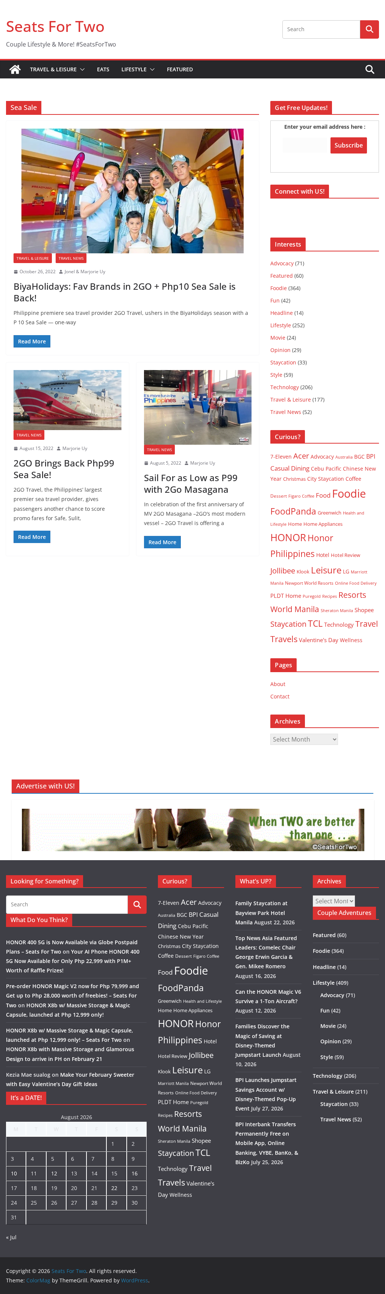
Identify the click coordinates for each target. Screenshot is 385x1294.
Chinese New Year (181, 936)
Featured (180, 69)
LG (346, 571)
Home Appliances (323, 524)
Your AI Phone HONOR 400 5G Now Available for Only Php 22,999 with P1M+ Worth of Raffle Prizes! (72, 961)
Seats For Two (55, 26)
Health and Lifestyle (202, 1001)
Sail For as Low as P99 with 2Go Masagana (191, 483)
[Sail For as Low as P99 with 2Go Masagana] (198, 407)
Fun (275, 300)
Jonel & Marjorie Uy (85, 271)
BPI (370, 456)
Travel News (71, 258)
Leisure (326, 570)
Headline (281, 312)
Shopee (364, 610)
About (277, 684)
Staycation (283, 362)
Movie (277, 337)
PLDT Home (285, 595)
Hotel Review (345, 555)
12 (54, 1173)
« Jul (11, 1237)
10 (14, 1173)
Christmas (294, 478)
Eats (103, 69)
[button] (81, 69)
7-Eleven (281, 456)
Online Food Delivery (356, 583)
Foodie (278, 288)
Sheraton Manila (337, 610)
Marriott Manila (173, 1083)
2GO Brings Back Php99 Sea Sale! (64, 469)
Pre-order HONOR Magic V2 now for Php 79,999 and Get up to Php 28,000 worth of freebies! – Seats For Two (72, 995)
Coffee (353, 478)
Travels (283, 638)
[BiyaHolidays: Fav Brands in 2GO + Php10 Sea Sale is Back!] (133, 190)
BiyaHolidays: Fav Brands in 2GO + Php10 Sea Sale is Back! (125, 292)
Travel (366, 623)
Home (295, 524)
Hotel (322, 554)
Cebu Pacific (326, 468)
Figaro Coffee (301, 496)
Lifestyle (134, 69)
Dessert (278, 496)
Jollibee (282, 570)
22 (114, 1188)
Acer (301, 456)
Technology (284, 387)
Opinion (280, 350)
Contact (280, 696)
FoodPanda (293, 511)
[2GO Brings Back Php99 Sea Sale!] (67, 400)
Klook (303, 571)
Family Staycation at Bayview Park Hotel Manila (261, 912)
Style (276, 374)
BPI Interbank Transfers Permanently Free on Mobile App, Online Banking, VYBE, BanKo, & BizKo (266, 1143)
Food (323, 495)
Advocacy (282, 263)
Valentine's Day (318, 640)
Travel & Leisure (53, 69)
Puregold (312, 596)
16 (135, 1173)
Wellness (351, 640)
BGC (359, 456)
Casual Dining (289, 468)
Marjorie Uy (74, 448)
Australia (344, 457)
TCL (315, 623)
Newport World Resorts (309, 583)
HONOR (288, 537)
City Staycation (325, 478)
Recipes (329, 596)
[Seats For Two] (15, 69)
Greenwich (329, 512)
